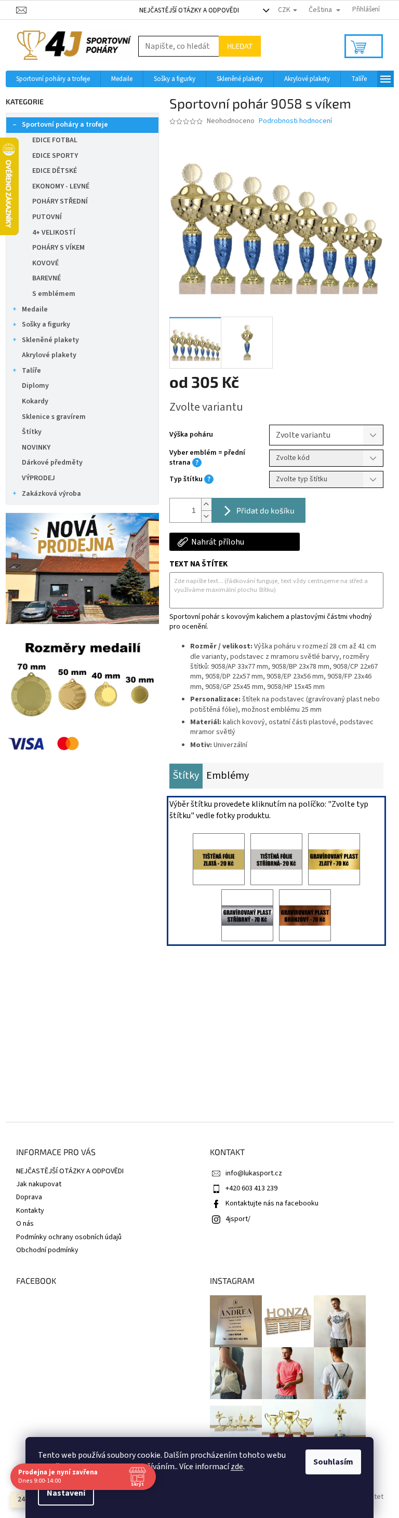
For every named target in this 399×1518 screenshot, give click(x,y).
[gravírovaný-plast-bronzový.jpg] (305, 915)
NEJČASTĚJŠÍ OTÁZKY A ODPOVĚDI (189, 10)
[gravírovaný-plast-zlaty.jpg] (334, 859)
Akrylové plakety (49, 355)
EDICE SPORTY (55, 156)
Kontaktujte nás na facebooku (271, 1203)
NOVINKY (36, 447)
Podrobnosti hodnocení (295, 121)
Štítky (32, 432)
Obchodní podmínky (47, 1250)
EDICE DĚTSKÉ (54, 171)
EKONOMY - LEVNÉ (60, 186)
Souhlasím (333, 1462)
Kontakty (30, 1210)
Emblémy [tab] (227, 775)
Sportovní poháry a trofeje (65, 124)
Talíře (31, 370)
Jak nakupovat (38, 1184)
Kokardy (35, 401)
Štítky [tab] (186, 775)
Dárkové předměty (52, 462)
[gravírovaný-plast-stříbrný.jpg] (247, 915)
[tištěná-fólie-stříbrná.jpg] (276, 859)
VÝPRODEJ (38, 478)
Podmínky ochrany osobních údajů (69, 1237)
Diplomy (35, 386)
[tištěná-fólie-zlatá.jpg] (218, 859)
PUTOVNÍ (47, 217)
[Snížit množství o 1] (206, 516)
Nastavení (66, 1493)
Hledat (239, 46)
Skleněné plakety (50, 340)
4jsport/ (237, 1219)
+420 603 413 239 (251, 1188)
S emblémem (53, 294)
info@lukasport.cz (253, 1173)
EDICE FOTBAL (54, 140)
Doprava (29, 1197)
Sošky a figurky (46, 324)
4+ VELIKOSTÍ (53, 232)
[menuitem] (53, 79)
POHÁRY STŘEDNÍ (60, 201)
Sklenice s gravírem (54, 417)
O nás (25, 1223)
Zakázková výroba (51, 494)
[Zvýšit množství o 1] (206, 504)
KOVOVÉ (45, 263)
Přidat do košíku (265, 510)
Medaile (35, 309)
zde (237, 1466)
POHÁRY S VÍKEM (58, 247)
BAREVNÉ (46, 278)
